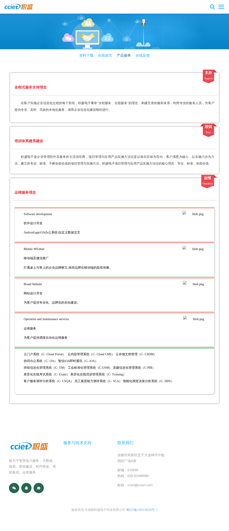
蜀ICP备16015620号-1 (142, 509)
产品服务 (124, 55)
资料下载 (86, 55)
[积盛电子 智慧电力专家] (18, 6)
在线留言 (105, 55)
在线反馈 (143, 55)
